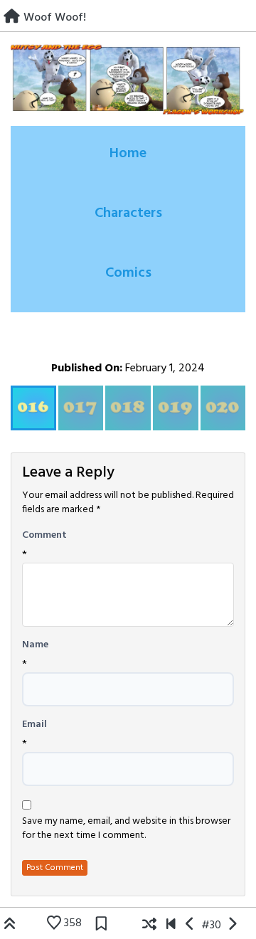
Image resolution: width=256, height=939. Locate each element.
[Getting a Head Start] (232, 925)
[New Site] (171, 925)
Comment (44, 536)
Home (128, 153)
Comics (128, 273)
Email (34, 725)
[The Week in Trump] (190, 925)
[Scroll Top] (10, 925)
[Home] (11, 18)
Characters (128, 213)
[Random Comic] (149, 925)
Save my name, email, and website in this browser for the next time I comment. (126, 829)
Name (35, 645)
